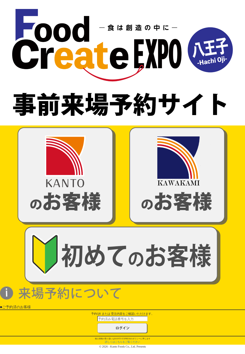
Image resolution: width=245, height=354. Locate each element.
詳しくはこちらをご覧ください (122, 342)
